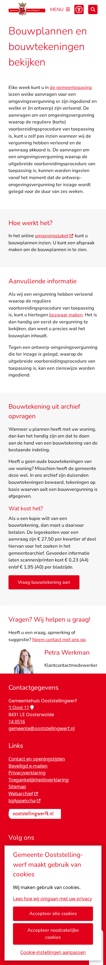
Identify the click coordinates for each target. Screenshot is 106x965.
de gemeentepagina (71, 87)
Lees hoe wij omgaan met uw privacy (52, 899)
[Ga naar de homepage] (26, 9)
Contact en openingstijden (36, 759)
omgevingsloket (51, 235)
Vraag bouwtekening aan (44, 582)
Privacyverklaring (27, 773)
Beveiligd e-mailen (27, 766)
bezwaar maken (66, 314)
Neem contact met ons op (59, 639)
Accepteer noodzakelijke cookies (53, 933)
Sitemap (17, 786)
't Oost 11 (18, 707)
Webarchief (20, 793)
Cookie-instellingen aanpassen (53, 952)
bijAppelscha (22, 801)
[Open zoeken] (93, 9)
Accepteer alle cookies (53, 913)
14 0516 (16, 721)
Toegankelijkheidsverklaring (38, 780)
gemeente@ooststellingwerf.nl (41, 728)
